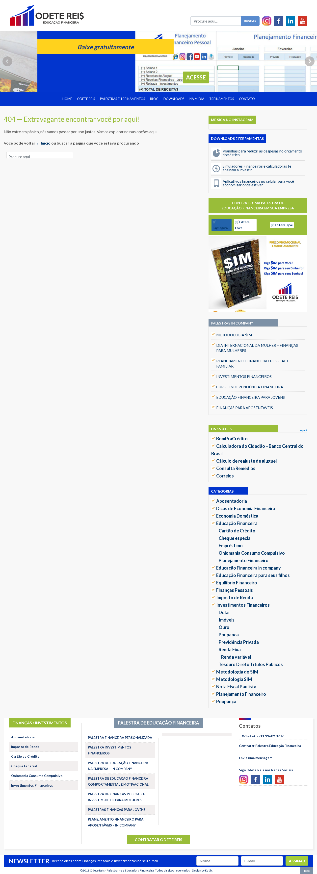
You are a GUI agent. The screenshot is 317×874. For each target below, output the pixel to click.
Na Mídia (196, 99)
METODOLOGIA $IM (234, 335)
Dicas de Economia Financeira (245, 508)
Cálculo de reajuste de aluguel (246, 461)
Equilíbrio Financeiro (236, 582)
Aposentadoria (231, 501)
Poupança (226, 701)
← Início (43, 143)
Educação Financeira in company (248, 568)
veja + (303, 430)
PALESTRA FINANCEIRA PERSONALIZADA (120, 738)
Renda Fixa (230, 649)
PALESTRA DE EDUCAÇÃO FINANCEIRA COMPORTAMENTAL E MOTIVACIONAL (118, 781)
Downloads (174, 99)
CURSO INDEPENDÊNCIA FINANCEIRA (249, 387)
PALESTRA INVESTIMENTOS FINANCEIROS (109, 750)
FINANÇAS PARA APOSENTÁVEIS (244, 407)
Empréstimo (231, 545)
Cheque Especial (24, 766)
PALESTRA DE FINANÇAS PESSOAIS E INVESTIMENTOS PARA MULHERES (116, 797)
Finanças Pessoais (234, 590)
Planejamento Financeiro (243, 560)
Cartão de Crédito (237, 530)
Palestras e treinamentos (122, 99)
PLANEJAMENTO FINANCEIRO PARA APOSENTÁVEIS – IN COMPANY (115, 822)
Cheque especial (235, 538)
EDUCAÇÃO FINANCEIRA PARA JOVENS (250, 397)
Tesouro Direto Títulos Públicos (251, 664)
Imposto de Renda (234, 597)
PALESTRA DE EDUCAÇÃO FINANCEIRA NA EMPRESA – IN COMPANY (118, 766)
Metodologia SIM (234, 679)
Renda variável (236, 657)
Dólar (224, 612)
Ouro (224, 627)
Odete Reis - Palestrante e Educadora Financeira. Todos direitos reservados (140, 870)
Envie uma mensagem (255, 758)
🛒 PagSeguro (220, 225)
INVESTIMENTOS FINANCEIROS (244, 376)
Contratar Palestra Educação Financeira (270, 746)
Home (67, 99)
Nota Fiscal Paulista (236, 686)
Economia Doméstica (237, 516)
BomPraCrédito (232, 438)
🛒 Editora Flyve (242, 225)
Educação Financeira (237, 523)
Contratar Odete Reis (158, 839)
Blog (154, 99)
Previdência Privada (239, 642)
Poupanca (229, 634)
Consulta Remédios (235, 468)
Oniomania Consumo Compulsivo (252, 553)
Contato (247, 99)
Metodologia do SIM (237, 671)
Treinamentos (221, 99)
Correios (225, 475)
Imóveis (227, 620)
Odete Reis (86, 99)
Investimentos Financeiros (243, 605)
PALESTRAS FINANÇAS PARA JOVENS (117, 810)
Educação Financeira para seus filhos (253, 575)
